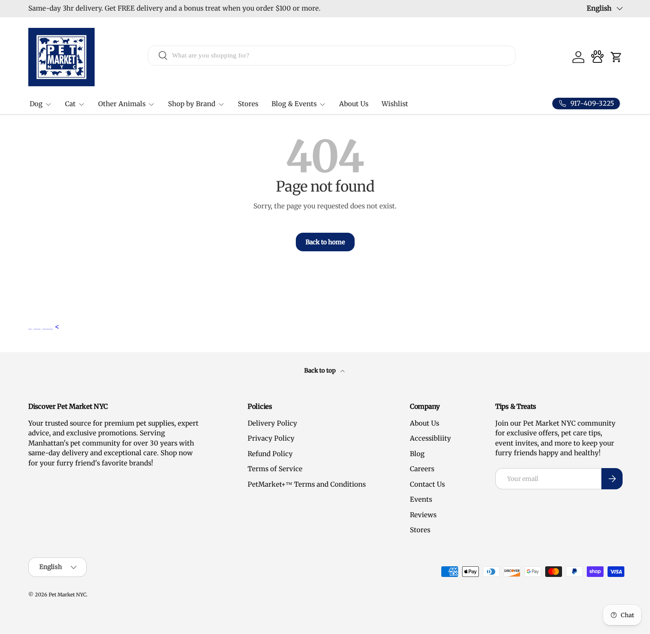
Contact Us (427, 484)
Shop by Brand (191, 104)
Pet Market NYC (67, 595)
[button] (616, 57)
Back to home (325, 242)
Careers (422, 469)
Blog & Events (294, 104)
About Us (353, 104)
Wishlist (395, 104)
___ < (50, 326)
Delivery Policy (272, 423)
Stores (248, 104)
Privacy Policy (271, 438)
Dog (36, 104)
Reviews (423, 515)
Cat (70, 104)
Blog (417, 454)
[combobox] (331, 55)
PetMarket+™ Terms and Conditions (307, 484)
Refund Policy (270, 454)
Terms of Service (275, 469)
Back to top (320, 370)
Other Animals (121, 104)
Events (421, 499)
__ (38, 326)
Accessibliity (430, 438)
